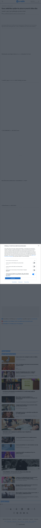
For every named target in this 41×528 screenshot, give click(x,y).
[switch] (33, 263)
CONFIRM (13, 278)
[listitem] (20, 260)
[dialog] (20, 264)
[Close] (39, 246)
